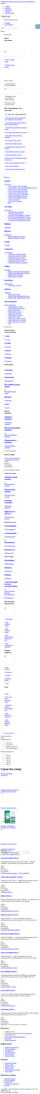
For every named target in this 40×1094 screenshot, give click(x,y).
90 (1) (8, 755)
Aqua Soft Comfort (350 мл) (10, 858)
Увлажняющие (10, 526)
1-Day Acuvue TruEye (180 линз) (18, 194)
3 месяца (7, 358)
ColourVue (8, 249)
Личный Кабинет (10, 1079)
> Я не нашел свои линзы (12, 140)
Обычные (8, 370)
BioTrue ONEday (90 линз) (16, 238)
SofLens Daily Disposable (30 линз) (19, 296)
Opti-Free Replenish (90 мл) (10, 952)
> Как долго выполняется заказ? (14, 163)
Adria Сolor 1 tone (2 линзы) (17, 318)
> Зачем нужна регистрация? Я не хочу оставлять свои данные (15, 118)
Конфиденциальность (12, 1047)
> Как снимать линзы (7, 630)
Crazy (6, 404)
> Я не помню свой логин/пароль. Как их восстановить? (15, 123)
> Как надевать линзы (7, 623)
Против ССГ (9, 550)
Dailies (6, 266)
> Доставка (8, 672)
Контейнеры (9, 560)
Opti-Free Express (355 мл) (9, 915)
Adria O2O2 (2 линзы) (15, 312)
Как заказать (9, 1051)
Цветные (8, 397)
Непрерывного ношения (10, 441)
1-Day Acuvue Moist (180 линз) (17, 198)
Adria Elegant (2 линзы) (15, 306)
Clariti (6, 242)
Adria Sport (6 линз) (14, 317)
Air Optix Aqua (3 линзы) (16, 212)
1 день (6, 336)
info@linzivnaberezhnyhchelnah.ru (15, 1037)
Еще (9, 203)
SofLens (7, 289)
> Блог (6, 694)
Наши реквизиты (10, 1040)
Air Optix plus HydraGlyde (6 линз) (19, 220)
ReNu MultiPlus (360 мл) (9, 971)
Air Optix (8, 207)
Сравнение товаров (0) (8, 849)
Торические (9, 377)
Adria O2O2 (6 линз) (14, 313)
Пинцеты (8, 568)
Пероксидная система (9, 490)
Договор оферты (10, 1049)
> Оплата (7, 675)
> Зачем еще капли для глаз (13, 155)
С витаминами (9, 541)
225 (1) (8, 757)
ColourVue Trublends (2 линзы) (17, 262)
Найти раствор (9, 1066)
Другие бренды (10, 301)
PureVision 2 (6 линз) (14, 285)
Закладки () (8, 1082)
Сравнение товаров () (11, 1084)
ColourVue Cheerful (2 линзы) (17, 256)
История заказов (9, 1080)
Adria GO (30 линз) (14, 310)
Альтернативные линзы (12, 1070)
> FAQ (6, 683)
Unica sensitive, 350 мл (8, 990)
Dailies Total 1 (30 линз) (15, 275)
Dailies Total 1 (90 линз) (15, 276)
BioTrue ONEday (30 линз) (16, 236)
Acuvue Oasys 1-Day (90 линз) (17, 189)
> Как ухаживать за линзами (8, 645)
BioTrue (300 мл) (6, 896)
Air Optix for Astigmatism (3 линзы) (19, 217)
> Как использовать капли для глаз (8, 637)
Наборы (7, 575)
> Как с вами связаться (11, 166)
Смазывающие (10, 533)
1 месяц (7, 350)
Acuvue (7, 181)
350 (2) (8, 760)
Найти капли (9, 1068)
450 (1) (8, 764)
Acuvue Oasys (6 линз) (15, 201)
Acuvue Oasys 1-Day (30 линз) (17, 186)
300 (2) (8, 759)
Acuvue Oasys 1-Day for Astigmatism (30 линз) (22, 188)
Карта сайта (8, 1071)
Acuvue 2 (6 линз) (13, 199)
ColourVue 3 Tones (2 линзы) (17, 254)
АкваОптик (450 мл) (7, 1009)
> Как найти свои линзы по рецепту (15, 132)
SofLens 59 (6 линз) (14, 294)
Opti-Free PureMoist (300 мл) (10, 933)
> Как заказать (7, 668)
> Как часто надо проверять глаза (8, 699)
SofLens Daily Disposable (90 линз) (19, 298)
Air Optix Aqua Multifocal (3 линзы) (19, 215)
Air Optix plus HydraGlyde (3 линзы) (19, 218)
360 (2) (8, 762)
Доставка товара (10, 1052)
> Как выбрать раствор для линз (14, 151)
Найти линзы (9, 1065)
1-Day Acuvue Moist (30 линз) (17, 196)
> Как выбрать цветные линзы (7, 722)
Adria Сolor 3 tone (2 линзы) (17, 322)
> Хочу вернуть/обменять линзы (14, 169)
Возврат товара (10, 1056)
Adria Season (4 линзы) (15, 315)
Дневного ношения (8, 418)
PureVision (8, 280)
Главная (6, 1085)
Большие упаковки (8, 501)
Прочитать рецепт (10, 1063)
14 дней (7, 343)
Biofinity (7, 224)
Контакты (8, 1038)
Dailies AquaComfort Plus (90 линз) (19, 273)
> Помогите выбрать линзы (13, 143)
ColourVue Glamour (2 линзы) (17, 259)
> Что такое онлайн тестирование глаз (8, 707)
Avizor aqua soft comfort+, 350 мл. (12, 877)
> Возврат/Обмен (7, 679)
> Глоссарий (8, 619)
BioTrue (7, 231)
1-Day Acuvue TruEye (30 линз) (18, 191)
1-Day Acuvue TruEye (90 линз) (18, 193)
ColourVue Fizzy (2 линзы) (16, 257)
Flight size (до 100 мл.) (9, 512)
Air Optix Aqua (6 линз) (15, 213)
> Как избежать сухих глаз (7, 715)
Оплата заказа (9, 1054)
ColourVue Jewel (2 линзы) (16, 261)
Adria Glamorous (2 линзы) (16, 308)
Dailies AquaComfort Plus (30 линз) (19, 271)
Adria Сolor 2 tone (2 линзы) (17, 320)
